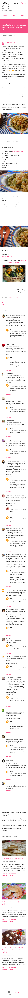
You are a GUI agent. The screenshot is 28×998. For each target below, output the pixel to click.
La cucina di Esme (10, 344)
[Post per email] (2, 302)
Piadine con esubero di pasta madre (13, 858)
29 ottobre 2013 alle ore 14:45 (14, 761)
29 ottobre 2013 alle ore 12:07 (17, 710)
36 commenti (12, 919)
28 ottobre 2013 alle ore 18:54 (19, 461)
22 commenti (12, 967)
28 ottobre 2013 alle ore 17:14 (14, 441)
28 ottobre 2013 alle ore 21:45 (18, 359)
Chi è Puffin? (14, 15)
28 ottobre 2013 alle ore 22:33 (14, 612)
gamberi (15, 297)
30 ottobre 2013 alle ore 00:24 (18, 783)
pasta (9, 299)
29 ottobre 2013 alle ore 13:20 (19, 736)
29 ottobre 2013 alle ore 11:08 (14, 679)
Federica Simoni (10, 420)
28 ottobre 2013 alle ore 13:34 (17, 315)
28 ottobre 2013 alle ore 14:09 (14, 346)
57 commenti (12, 873)
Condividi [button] (4, 304)
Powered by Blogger (15, 992)
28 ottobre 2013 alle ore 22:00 (18, 599)
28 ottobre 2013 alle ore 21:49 (19, 590)
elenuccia (8, 554)
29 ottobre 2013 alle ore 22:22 (18, 773)
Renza (7, 528)
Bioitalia (10, 297)
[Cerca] (22, 2)
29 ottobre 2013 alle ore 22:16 (18, 667)
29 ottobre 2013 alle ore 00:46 (14, 640)
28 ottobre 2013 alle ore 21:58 (18, 572)
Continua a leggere (7, 875)
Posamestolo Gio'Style (7, 256)
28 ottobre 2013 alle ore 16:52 (14, 422)
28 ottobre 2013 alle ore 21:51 (18, 430)
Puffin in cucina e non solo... (10, 4)
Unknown (8, 656)
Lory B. (7, 710)
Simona (8, 783)
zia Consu (8, 461)
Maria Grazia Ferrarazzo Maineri (14, 677)
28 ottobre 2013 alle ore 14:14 (14, 375)
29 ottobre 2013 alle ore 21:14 (18, 629)
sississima (8, 736)
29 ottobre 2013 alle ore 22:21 (18, 723)
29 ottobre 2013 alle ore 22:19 (18, 698)
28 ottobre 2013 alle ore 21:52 (18, 451)
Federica (8, 397)
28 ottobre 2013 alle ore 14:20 (18, 397)
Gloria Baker (9, 638)
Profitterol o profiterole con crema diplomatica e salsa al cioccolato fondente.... (12, 949)
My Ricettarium (9, 373)
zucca (16, 299)
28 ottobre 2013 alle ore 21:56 (18, 541)
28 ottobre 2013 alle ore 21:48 (18, 386)
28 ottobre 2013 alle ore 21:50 (18, 409)
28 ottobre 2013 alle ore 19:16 (17, 495)
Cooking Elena (9, 760)
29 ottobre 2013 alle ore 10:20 (19, 656)
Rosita (11, 329)
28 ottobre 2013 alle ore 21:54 (18, 518)
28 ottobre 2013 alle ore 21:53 (18, 480)
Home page (4, 15)
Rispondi (8, 341)
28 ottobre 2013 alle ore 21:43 (18, 331)
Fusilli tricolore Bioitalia (17, 151)
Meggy (7, 315)
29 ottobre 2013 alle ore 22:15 (18, 646)
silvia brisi (8, 590)
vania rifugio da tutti (11, 440)
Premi (12, 299)
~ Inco (7, 495)
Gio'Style (4, 299)
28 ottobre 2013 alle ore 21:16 (19, 554)
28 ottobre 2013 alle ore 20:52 (17, 528)
